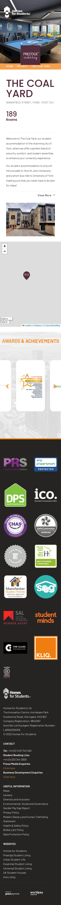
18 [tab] (28, 430)
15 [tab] (13, 430)
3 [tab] (13, 425)
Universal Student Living (17, 868)
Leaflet (27, 325)
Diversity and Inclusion (16, 799)
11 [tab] (53, 425)
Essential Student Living (17, 863)
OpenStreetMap (53, 325)
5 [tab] (23, 425)
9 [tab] (43, 425)
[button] (26, 275)
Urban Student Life (14, 859)
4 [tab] (18, 425)
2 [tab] (7, 425)
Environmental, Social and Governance (25, 803)
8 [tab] (38, 425)
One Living (9, 877)
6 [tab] (28, 425)
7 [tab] (33, 425)
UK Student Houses (14, 872)
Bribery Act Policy (13, 829)
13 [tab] (2, 430)
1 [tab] (2, 425)
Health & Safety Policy (15, 825)
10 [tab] (48, 425)
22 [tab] (48, 430)
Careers (7, 795)
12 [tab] (58, 425)
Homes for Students (15, 850)
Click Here (9, 768)
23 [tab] (53, 430)
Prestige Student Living (16, 855)
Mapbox (38, 325)
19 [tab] (33, 430)
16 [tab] (18, 430)
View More (45, 195)
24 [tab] (58, 430)
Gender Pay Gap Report (16, 808)
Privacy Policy (11, 812)
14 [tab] (7, 430)
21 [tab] (43, 430)
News (6, 790)
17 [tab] (23, 430)
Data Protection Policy (16, 834)
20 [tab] (38, 430)
